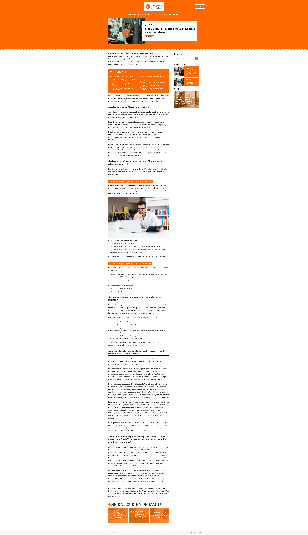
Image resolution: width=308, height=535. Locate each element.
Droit (188, 68)
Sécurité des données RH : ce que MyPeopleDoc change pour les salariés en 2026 (191, 72)
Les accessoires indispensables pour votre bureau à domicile (118, 514)
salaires (119, 98)
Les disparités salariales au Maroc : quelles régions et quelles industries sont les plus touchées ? (154, 81)
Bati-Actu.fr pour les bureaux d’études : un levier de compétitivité (191, 82)
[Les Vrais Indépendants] (154, 6)
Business (150, 36)
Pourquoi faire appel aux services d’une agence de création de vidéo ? (159, 514)
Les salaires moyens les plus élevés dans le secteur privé (124, 88)
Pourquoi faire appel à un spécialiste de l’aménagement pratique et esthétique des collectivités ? (138, 514)
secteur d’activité (139, 127)
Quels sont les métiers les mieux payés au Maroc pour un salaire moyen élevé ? (124, 80)
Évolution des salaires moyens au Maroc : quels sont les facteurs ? (153, 77)
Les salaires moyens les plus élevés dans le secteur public (124, 84)
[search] (198, 6)
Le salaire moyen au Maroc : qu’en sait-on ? (123, 76)
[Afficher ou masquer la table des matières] (148, 72)
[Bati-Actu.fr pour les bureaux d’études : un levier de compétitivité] (179, 82)
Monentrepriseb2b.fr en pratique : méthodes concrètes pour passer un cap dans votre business (185, 100)
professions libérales (139, 135)
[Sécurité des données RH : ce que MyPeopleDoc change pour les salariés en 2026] (179, 71)
